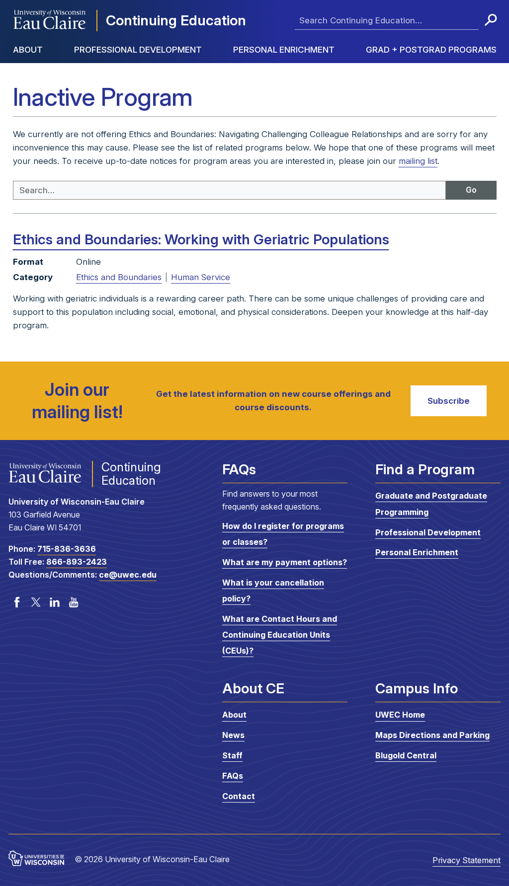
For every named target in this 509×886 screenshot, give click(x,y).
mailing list (418, 161)
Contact (238, 796)
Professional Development (138, 50)
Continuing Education (176, 20)
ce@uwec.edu (128, 575)
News (233, 735)
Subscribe (448, 401)
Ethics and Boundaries (119, 277)
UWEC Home (400, 715)
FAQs (232, 776)
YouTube (73, 602)
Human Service (200, 277)
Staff (232, 755)
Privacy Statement (466, 860)
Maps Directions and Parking (432, 735)
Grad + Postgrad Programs (431, 50)
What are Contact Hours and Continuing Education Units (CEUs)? (279, 635)
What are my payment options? (284, 562)
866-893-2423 (76, 562)
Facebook (16, 602)
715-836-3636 (66, 549)
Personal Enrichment (284, 50)
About (28, 50)
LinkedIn (54, 602)
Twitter (35, 602)
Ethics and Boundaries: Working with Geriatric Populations (201, 239)
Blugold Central (405, 755)
